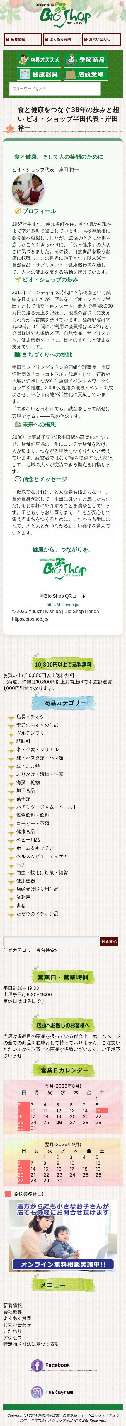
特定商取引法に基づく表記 (31, 1344)
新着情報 (18, 39)
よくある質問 (60, 39)
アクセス (12, 1337)
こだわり (12, 1331)
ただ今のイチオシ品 (37, 913)
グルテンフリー (32, 733)
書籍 (21, 905)
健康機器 (25, 881)
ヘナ (21, 864)
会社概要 (12, 1312)
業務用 (23, 897)
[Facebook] (63, 1365)
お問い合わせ (99, 39)
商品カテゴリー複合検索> (30, 950)
